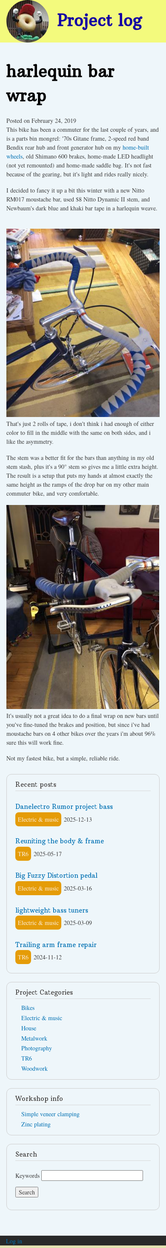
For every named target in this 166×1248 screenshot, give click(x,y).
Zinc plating (36, 1124)
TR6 (23, 854)
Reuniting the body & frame (59, 841)
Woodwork (34, 1068)
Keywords (27, 1175)
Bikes (27, 1008)
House (28, 1028)
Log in (14, 1241)
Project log (99, 20)
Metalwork (34, 1038)
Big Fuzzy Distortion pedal (56, 875)
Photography (36, 1048)
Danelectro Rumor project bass (64, 807)
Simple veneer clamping (50, 1114)
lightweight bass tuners (51, 910)
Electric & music (38, 819)
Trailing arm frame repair (56, 945)
